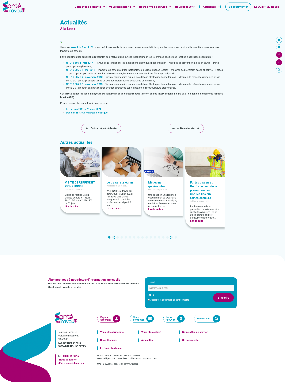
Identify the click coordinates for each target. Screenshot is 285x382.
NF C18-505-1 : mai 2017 (79, 62)
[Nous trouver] (279, 47)
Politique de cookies (149, 358)
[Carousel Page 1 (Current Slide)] (109, 237)
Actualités (147, 340)
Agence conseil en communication (117, 364)
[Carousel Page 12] (155, 237)
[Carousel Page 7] (134, 237)
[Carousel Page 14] (163, 237)
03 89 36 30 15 (71, 356)
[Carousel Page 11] (151, 237)
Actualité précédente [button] (104, 128)
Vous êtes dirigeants (112, 332)
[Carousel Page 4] (122, 237)
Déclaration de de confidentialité (126, 358)
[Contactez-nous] (279, 40)
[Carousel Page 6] (130, 237)
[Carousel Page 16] (171, 237)
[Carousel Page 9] (142, 237)
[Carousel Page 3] (117, 237)
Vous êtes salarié (151, 332)
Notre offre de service (195, 332)
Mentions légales (104, 358)
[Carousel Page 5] (126, 237)
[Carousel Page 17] (176, 237)
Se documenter (191, 340)
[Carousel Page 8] (138, 237)
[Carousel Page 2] (113, 237)
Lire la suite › (72, 206)
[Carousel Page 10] (146, 237)
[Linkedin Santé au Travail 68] (279, 62)
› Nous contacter (67, 359)
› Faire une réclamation (71, 363)
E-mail (152, 282)
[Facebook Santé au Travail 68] (279, 55)
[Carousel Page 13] (159, 237)
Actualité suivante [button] (183, 128)
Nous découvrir (109, 340)
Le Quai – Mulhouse (111, 348)
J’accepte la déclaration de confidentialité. (170, 300)
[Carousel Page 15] (167, 237)
